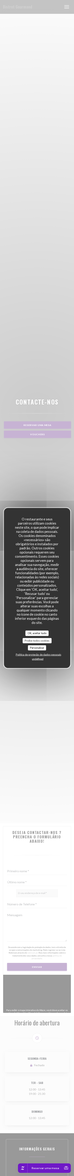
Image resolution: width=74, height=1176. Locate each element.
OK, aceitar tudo (37, 633)
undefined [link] (37, 658)
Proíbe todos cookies (37, 640)
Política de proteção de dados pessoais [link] (38, 654)
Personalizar (37, 647)
